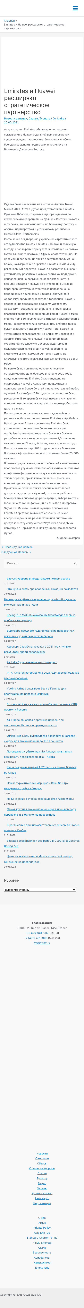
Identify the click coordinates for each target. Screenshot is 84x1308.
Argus (42, 1222)
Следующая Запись (16, 552)
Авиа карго (42, 1198)
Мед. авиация (42, 1203)
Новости (42, 1153)
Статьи (33, 118)
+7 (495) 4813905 (35, 938)
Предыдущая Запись (17, 546)
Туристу (44, 118)
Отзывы (42, 1188)
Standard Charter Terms (42, 1237)
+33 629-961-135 (36, 932)
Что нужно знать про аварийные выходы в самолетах (42, 588)
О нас (42, 1217)
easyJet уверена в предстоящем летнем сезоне (38, 578)
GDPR (42, 1247)
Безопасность (42, 1252)
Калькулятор (42, 1262)
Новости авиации (15, 118)
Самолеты (42, 1158)
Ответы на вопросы (42, 1168)
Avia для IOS (42, 1232)
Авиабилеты (42, 1257)
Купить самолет (42, 1193)
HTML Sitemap (42, 1242)
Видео (42, 1183)
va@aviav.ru (42, 942)
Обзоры (42, 1163)
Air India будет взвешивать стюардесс (32, 662)
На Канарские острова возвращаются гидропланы (40, 798)
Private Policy (42, 1227)
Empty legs (42, 1267)
